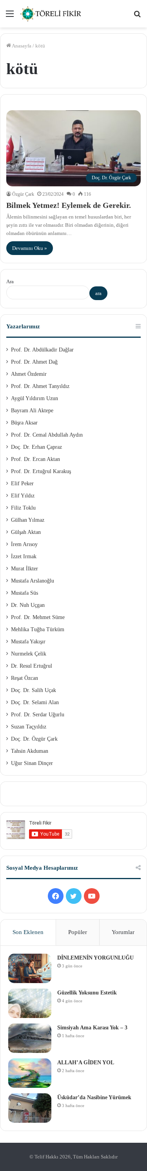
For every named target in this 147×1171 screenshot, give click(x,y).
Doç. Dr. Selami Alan (35, 702)
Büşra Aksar (24, 423)
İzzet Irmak (23, 556)
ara (98, 293)
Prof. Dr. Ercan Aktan (35, 459)
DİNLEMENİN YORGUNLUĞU (95, 958)
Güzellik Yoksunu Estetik (87, 993)
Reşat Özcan (24, 678)
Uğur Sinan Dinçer (32, 763)
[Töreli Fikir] (51, 13)
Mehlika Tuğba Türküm (37, 629)
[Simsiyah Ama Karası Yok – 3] (29, 1038)
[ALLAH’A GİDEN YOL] (29, 1073)
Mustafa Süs (24, 593)
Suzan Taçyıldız (28, 727)
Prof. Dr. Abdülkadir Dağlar (42, 350)
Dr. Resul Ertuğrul (31, 666)
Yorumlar (123, 932)
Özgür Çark (23, 194)
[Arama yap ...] (137, 16)
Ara (10, 281)
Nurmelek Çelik (28, 654)
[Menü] (10, 16)
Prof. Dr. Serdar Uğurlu (37, 715)
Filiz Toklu (23, 508)
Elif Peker (22, 483)
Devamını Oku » (29, 248)
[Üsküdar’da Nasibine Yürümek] (29, 1108)
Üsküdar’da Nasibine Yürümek (94, 1097)
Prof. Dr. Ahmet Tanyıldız (40, 386)
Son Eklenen (28, 932)
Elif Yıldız (22, 496)
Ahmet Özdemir (29, 374)
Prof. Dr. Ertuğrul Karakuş (41, 471)
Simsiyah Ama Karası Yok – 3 (92, 1028)
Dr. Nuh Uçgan (28, 605)
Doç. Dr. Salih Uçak (33, 690)
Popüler (77, 932)
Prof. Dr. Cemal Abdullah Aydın (47, 435)
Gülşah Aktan (26, 532)
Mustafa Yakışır (28, 642)
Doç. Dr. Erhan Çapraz (36, 447)
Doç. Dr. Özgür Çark (34, 739)
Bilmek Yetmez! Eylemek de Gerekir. (68, 205)
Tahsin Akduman (29, 751)
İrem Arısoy (24, 544)
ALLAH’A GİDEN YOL (85, 1062)
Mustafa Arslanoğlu (32, 581)
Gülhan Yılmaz (27, 520)
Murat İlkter (24, 569)
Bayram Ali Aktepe (32, 410)
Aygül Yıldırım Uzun (34, 398)
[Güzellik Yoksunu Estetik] (29, 1003)
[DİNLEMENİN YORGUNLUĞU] (29, 968)
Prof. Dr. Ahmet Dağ (34, 362)
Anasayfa (21, 46)
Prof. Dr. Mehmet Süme (38, 617)
